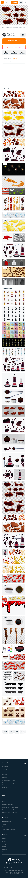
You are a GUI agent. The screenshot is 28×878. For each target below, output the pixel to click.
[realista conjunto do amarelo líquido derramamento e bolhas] (11, 638)
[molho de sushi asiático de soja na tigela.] (13, 455)
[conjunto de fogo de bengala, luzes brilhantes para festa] (13, 168)
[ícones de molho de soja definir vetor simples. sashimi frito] (13, 330)
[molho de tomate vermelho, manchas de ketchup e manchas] (10, 706)
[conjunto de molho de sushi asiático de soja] (13, 266)
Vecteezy (4, 851)
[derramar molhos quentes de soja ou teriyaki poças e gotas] (13, 93)
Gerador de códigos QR (8, 871)
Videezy (4, 853)
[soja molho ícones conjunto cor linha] (13, 368)
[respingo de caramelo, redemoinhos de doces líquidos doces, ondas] (13, 181)
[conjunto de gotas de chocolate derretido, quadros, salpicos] (13, 288)
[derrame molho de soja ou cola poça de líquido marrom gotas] (13, 129)
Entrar (21, 2)
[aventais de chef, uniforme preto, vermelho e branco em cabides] (13, 278)
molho (5, 813)
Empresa (4, 856)
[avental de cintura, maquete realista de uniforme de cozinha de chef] (13, 297)
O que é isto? (14, 58)
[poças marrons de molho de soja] (13, 153)
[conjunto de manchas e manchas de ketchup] (13, 613)
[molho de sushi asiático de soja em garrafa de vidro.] (13, 396)
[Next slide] (22, 813)
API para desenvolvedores (8, 861)
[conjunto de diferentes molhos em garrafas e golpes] (13, 209)
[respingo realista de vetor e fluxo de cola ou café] (13, 676)
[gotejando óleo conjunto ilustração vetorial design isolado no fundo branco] (7, 725)
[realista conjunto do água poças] (13, 221)
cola (17, 813)
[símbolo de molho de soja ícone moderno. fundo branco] (4, 689)
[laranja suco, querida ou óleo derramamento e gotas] (13, 232)
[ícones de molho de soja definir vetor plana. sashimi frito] (13, 314)
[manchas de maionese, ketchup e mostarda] (13, 594)
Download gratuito (14, 41)
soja (11, 813)
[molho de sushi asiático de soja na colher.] (13, 412)
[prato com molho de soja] (18, 697)
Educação (4, 859)
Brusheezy (5, 848)
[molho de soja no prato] (8, 698)
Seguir (23, 35)
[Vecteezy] (2, 2)
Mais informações (7, 61)
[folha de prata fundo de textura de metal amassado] (8, 253)
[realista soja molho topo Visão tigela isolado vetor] (13, 662)
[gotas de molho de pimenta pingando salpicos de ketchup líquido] (5, 191)
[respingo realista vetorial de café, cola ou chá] (8, 735)
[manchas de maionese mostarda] (13, 603)
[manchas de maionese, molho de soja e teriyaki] (13, 141)
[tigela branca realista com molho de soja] (13, 624)
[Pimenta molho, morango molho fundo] (13, 648)
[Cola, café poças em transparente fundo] (13, 102)
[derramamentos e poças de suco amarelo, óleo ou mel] (13, 115)
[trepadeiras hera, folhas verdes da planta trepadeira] (10, 198)
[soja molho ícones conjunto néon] (13, 358)
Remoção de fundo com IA (9, 869)
